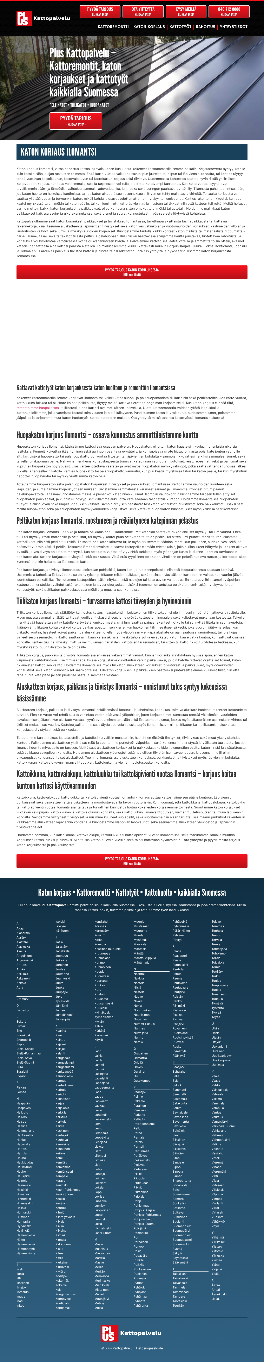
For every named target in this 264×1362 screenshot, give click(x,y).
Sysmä (177, 1249)
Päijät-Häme (181, 931)
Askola (21, 983)
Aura (19, 987)
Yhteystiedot (234, 27)
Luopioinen (102, 1210)
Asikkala (22, 974)
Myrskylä (140, 944)
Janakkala (62, 951)
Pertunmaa (141, 1151)
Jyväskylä (62, 1001)
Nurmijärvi (141, 1033)
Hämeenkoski (26, 1244)
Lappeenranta (104, 1087)
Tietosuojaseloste (149, 1348)
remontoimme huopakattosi (38, 408)
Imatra (20, 1296)
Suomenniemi (182, 1235)
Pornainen (141, 1242)
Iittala (20, 1274)
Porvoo (139, 1246)
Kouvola (100, 944)
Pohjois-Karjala (144, 1210)
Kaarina (60, 1031)
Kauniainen (63, 1144)
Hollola (21, 1208)
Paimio (138, 1096)
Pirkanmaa (141, 1192)
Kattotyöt (180, 27)
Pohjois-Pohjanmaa (147, 1215)
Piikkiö (138, 1187)
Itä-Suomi (62, 931)
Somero (178, 1199)
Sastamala (180, 1099)
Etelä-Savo (24, 1058)
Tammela (179, 1287)
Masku (99, 1262)
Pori (136, 1237)
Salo (176, 1081)
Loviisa (99, 1196)
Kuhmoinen (102, 967)
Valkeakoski (220, 1090)
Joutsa (60, 969)
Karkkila (60, 1112)
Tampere (179, 1296)
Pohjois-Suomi (144, 1224)
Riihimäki (179, 1006)
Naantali (139, 974)
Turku (216, 976)
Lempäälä (101, 1133)
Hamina (21, 1126)
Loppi (98, 1192)
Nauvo (138, 996)
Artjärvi (21, 969)
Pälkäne (178, 935)
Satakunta (180, 1103)
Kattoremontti (113, 27)
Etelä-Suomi (25, 1062)
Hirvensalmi (24, 1203)
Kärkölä (99, 1031)
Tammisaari (181, 1292)
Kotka (98, 940)
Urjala (215, 1033)
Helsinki (22, 1190)
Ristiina (178, 1019)
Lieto (97, 1151)
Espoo (21, 1044)
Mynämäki (141, 940)
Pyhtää (138, 1283)
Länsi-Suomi (103, 1233)
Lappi (98, 1092)
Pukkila (139, 1260)
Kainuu (60, 1040)
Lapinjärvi (101, 1074)
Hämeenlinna (25, 1253)
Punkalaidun (142, 1269)
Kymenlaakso (103, 1017)
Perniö (138, 1142)
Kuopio (99, 971)
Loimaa (99, 1178)
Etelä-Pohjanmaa (28, 1053)
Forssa (21, 1092)
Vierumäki (219, 1171)
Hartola (21, 1149)
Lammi (99, 1069)
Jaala (59, 942)
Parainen (140, 1106)
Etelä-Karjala (25, 1049)
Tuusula (217, 999)
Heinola (21, 1181)
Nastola (139, 992)
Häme (20, 1240)
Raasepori (180, 956)
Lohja (98, 1169)
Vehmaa (217, 1135)
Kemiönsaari (64, 1171)
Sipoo (177, 1167)
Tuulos (216, 990)
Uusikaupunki (221, 1060)
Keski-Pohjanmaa (67, 1190)
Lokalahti (100, 1187)
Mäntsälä (140, 949)
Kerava (60, 1181)
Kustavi (99, 994)
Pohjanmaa (141, 1205)
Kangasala (62, 1058)
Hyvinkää (22, 1230)
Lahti (97, 1051)
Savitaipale (180, 1112)
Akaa (20, 928)
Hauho (21, 1171)
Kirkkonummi (64, 1244)
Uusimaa (218, 1065)
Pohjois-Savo (143, 1219)
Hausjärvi (22, 1176)
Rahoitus (205, 27)
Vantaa (216, 1112)
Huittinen (22, 1217)
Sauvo (177, 1108)
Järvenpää (62, 1019)
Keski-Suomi (64, 1194)
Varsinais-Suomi (223, 1126)
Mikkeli (99, 1294)
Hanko (21, 1140)
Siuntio (177, 1176)
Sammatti (179, 1094)
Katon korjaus (149, 27)
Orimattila (140, 1058)
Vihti (215, 1176)
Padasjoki (140, 1092)
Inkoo (20, 1305)
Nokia (138, 1006)
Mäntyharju (142, 962)
